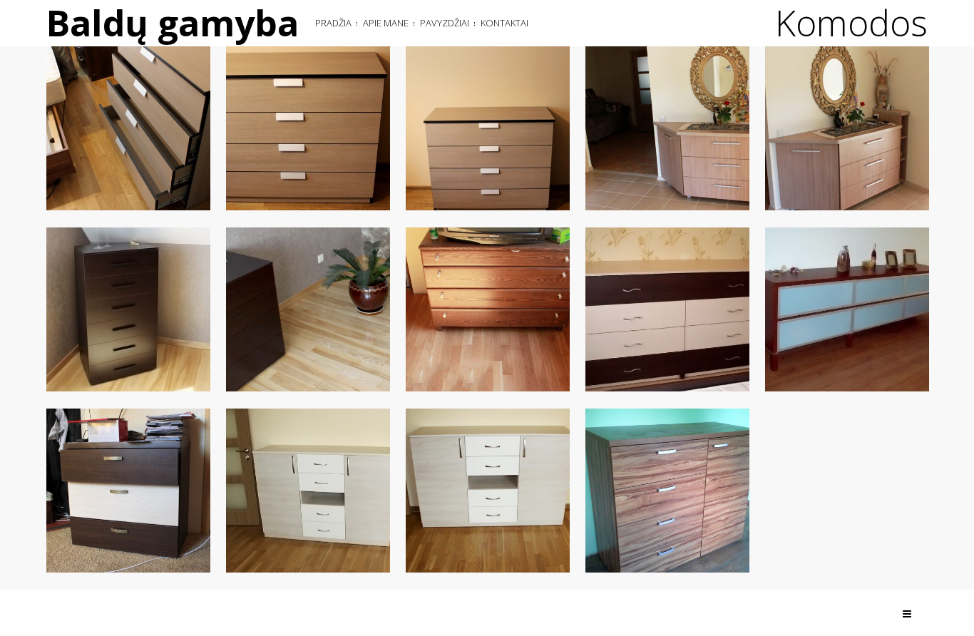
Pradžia (333, 22)
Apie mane (386, 22)
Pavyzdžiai (444, 22)
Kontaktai (504, 22)
